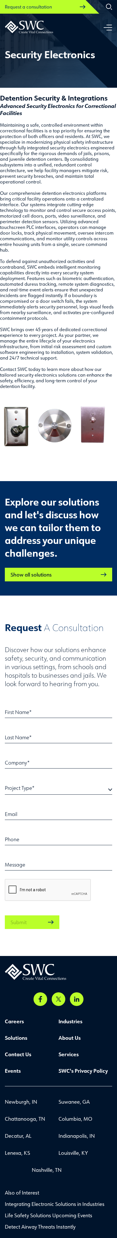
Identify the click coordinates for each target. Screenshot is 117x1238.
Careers (14, 1021)
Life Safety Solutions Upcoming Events (48, 1215)
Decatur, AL (18, 1135)
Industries (70, 1021)
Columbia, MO (75, 1118)
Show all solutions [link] (31, 574)
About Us (69, 1037)
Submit (19, 922)
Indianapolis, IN (76, 1135)
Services (68, 1054)
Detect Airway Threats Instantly (40, 1226)
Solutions (16, 1037)
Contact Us (18, 1054)
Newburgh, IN (21, 1101)
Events (13, 1070)
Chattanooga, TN (25, 1118)
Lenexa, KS (17, 1152)
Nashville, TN (47, 1169)
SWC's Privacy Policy (83, 1070)
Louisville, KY (73, 1152)
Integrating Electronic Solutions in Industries (55, 1204)
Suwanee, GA (74, 1101)
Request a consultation (28, 7)
